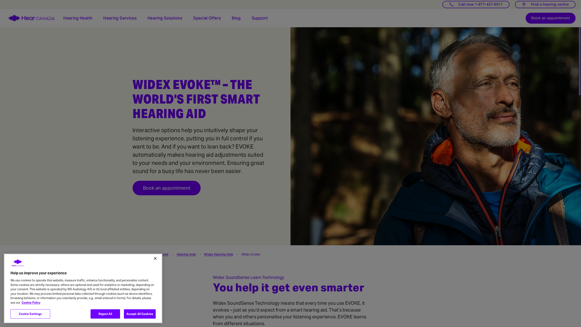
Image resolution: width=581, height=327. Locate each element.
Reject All (105, 314)
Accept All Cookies (139, 314)
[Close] (155, 258)
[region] (83, 288)
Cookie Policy (31, 303)
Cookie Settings (30, 314)
